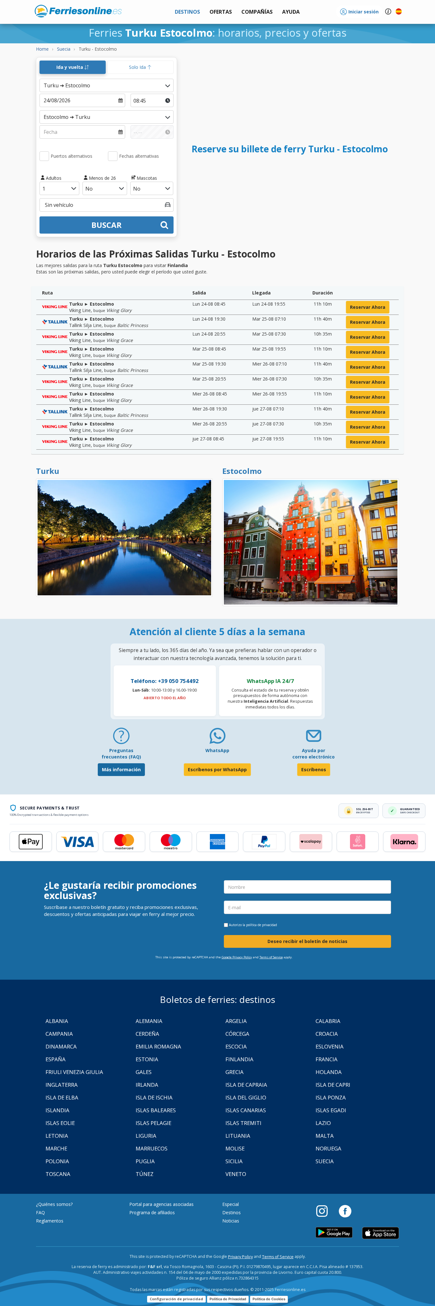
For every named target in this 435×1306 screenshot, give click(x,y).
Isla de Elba (62, 1097)
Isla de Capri (333, 1084)
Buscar (106, 225)
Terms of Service (271, 957)
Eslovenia (330, 1046)
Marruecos (152, 1148)
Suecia (325, 1161)
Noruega (328, 1148)
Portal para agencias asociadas (161, 1204)
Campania (59, 1033)
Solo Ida (138, 67)
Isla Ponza (331, 1097)
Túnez (144, 1174)
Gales (144, 1072)
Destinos (231, 1212)
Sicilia (234, 1161)
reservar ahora (367, 307)
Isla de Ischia (154, 1097)
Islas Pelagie (153, 1123)
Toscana (58, 1174)
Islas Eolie (60, 1123)
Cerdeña (147, 1033)
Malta (325, 1135)
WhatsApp (217, 750)
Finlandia (239, 1059)
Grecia (234, 1072)
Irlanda (147, 1084)
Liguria (146, 1135)
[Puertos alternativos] (44, 156)
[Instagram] (325, 1210)
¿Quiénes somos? (54, 1204)
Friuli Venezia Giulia (74, 1072)
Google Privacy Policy (237, 957)
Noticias (230, 1221)
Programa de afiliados (152, 1212)
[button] (290, 12)
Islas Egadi (331, 1110)
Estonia (147, 1059)
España (56, 1059)
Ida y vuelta (70, 67)
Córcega (237, 1033)
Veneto (235, 1174)
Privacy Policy (240, 1256)
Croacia (327, 1033)
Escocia (236, 1046)
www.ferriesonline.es (78, 11)
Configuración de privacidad (176, 1298)
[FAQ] (121, 738)
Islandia (57, 1110)
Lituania (237, 1135)
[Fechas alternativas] (113, 156)
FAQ (40, 1212)
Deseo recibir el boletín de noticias (307, 941)
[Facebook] (345, 1210)
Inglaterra (62, 1084)
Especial (230, 1204)
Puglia (145, 1161)
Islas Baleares (156, 1110)
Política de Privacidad (228, 1299)
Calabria (328, 1021)
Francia (327, 1059)
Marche (56, 1148)
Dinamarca (61, 1046)
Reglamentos (49, 1221)
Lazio (323, 1123)
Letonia (57, 1135)
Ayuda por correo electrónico (313, 753)
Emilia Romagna (158, 1046)
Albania (57, 1021)
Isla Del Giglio (245, 1097)
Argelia (236, 1021)
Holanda (329, 1072)
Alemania (149, 1021)
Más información (121, 769)
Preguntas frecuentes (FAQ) (121, 753)
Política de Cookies (269, 1299)
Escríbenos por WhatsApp (217, 769)
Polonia (57, 1161)
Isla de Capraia (246, 1084)
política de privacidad (261, 925)
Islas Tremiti (243, 1123)
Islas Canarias (245, 1110)
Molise (235, 1148)
